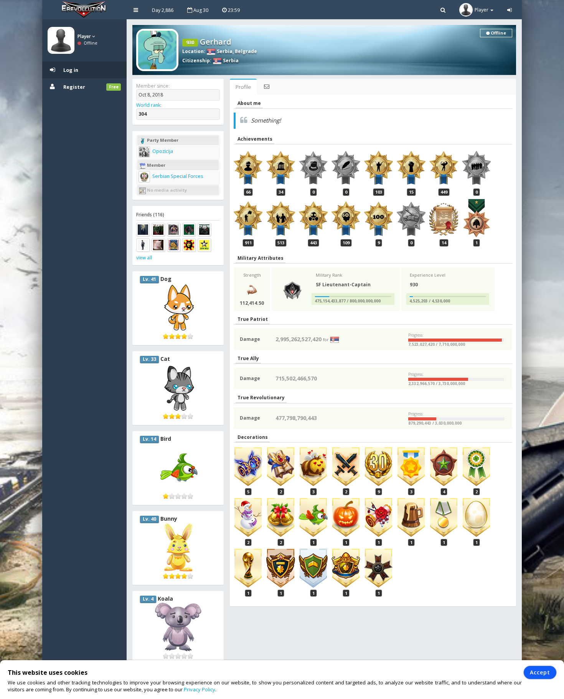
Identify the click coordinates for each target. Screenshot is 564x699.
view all (144, 257)
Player (85, 36)
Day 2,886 (162, 10)
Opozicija (162, 151)
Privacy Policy (199, 689)
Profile (243, 86)
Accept (540, 672)
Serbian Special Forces (177, 176)
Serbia (224, 51)
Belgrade (246, 51)
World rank (148, 105)
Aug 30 (200, 10)
